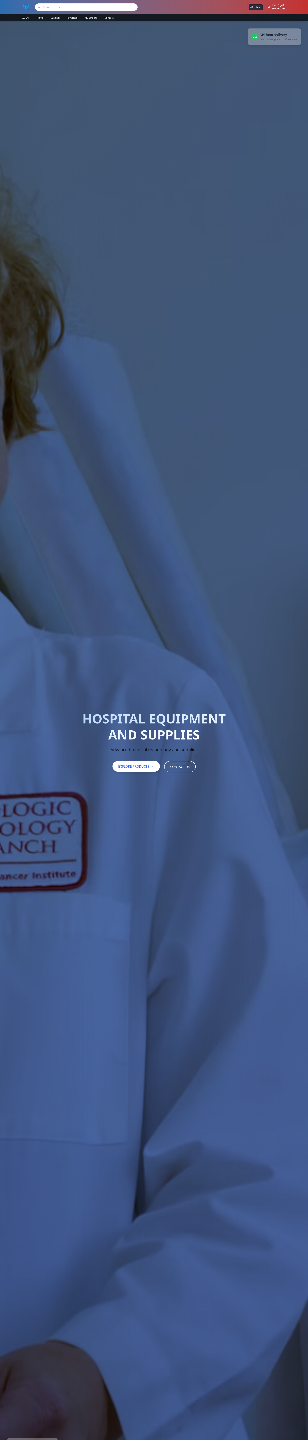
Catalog (55, 17)
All (27, 17)
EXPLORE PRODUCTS (133, 766)
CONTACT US (180, 767)
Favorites (72, 17)
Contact (109, 17)
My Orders (91, 17)
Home (40, 17)
